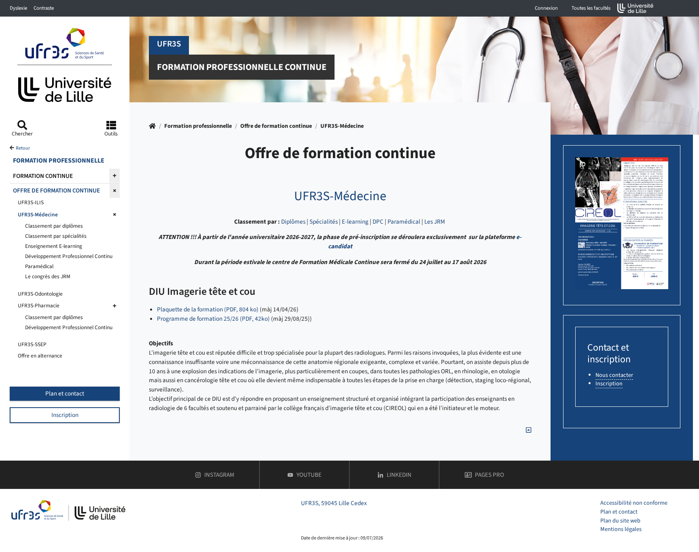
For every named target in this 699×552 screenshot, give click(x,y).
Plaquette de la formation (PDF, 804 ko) (207, 309)
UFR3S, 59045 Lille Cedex (334, 503)
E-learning (355, 221)
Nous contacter (614, 375)
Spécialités (323, 221)
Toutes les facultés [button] (591, 8)
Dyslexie (18, 8)
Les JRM (434, 221)
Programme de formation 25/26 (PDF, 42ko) (213, 318)
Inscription (64, 414)
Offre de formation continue (276, 126)
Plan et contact (64, 393)
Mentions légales (621, 529)
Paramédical (404, 221)
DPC (378, 221)
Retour (23, 148)
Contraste (44, 8)
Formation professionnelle (198, 126)
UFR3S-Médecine (342, 126)
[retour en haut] (528, 430)
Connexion (546, 8)
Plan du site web (620, 520)
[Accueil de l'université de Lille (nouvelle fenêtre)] (635, 8)
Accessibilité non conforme (633, 503)
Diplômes (293, 221)
